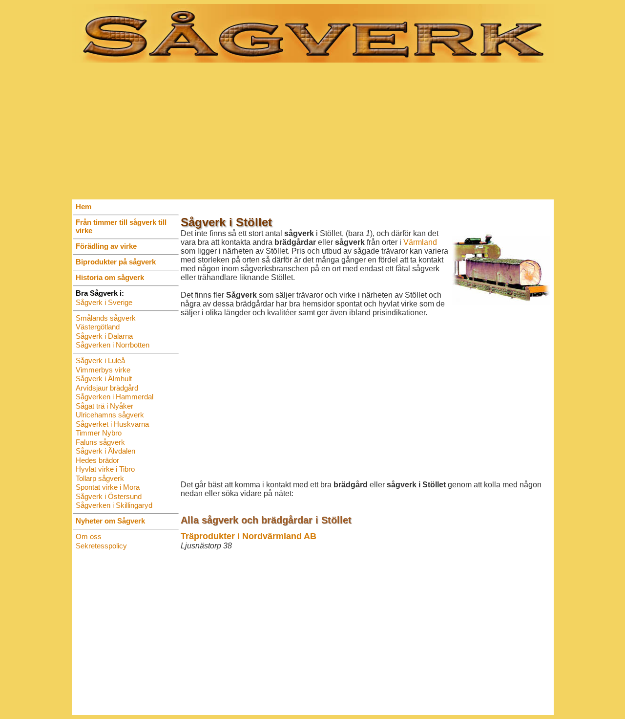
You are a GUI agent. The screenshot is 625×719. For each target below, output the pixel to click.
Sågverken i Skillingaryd (114, 505)
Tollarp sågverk (100, 478)
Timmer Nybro (99, 433)
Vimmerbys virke (103, 370)
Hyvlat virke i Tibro (105, 469)
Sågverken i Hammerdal (114, 396)
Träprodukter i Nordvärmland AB (248, 536)
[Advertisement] (313, 131)
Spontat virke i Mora (108, 487)
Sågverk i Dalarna (104, 336)
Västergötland (98, 327)
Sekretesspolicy (101, 546)
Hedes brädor (97, 460)
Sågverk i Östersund (109, 496)
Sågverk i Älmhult (104, 378)
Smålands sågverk (106, 318)
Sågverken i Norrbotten (112, 345)
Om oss (89, 536)
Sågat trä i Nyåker (104, 406)
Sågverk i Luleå (100, 360)
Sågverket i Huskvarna (112, 424)
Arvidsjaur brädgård (107, 388)
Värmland (420, 242)
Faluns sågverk (100, 442)
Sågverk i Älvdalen (105, 451)
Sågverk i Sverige (104, 302)
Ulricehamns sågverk (110, 415)
